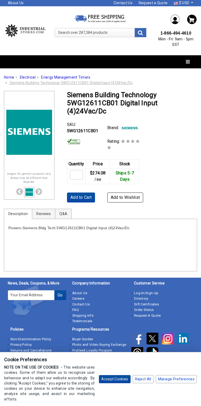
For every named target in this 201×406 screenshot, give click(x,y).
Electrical (28, 77)
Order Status (144, 310)
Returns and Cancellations (31, 350)
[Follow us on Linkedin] (184, 339)
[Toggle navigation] (187, 62)
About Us (16, 3)
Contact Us (123, 3)
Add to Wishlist (125, 197)
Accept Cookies (114, 379)
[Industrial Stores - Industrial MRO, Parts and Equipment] (25, 30)
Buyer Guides (82, 339)
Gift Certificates (146, 304)
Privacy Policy (21, 345)
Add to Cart (81, 197)
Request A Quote (147, 315)
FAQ (75, 310)
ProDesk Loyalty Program (92, 350)
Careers (78, 298)
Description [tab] (18, 214)
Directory (141, 298)
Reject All (143, 379)
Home (9, 77)
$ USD (184, 3)
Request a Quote (153, 3)
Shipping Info (83, 315)
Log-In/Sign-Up (146, 293)
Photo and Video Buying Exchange (99, 345)
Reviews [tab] (43, 214)
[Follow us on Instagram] (169, 339)
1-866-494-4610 (175, 33)
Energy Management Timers (65, 77)
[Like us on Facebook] (139, 339)
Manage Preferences (176, 379)
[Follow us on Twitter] (154, 339)
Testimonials (82, 321)
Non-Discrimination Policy (30, 339)
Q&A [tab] (63, 214)
